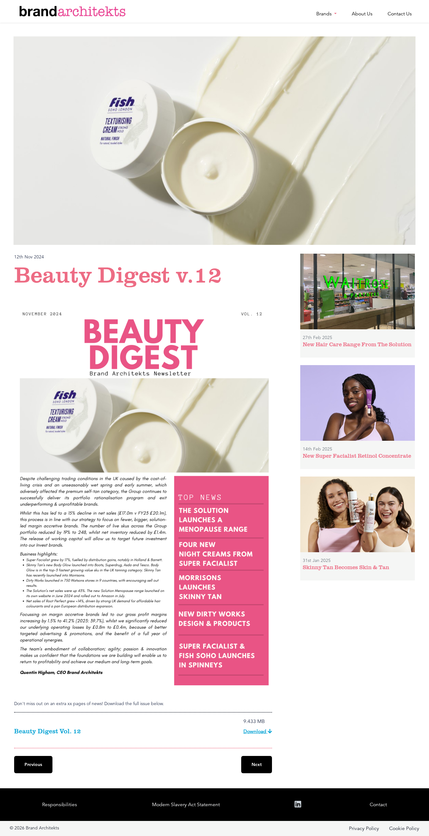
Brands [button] (324, 14)
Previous (33, 764)
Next (257, 764)
